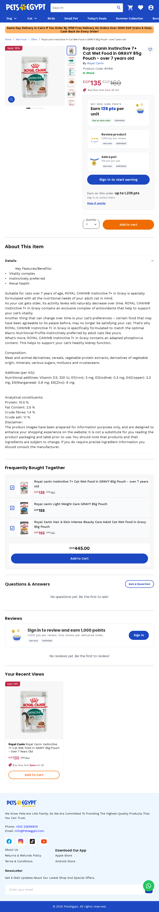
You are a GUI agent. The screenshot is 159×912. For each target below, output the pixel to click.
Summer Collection (129, 18)
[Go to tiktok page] (32, 841)
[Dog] (15, 18)
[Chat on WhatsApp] (148, 885)
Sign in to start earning (118, 179)
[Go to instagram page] (21, 841)
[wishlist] (140, 8)
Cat (29, 18)
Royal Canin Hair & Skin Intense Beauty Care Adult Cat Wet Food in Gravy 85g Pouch (90, 524)
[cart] (130, 8)
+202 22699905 (27, 826)
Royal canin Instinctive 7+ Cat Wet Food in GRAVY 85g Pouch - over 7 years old (91, 484)
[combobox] (87, 7)
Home (8, 39)
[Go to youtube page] (44, 841)
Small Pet (71, 18)
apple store (63, 855)
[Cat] (35, 18)
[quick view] (61, 697)
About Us (11, 849)
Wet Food (21, 39)
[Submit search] (118, 7)
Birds (51, 18)
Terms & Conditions (19, 861)
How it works (96, 203)
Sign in (139, 635)
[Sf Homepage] (25, 7)
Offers (34, 39)
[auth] (151, 8)
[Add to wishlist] (150, 49)
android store (65, 861)
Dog (9, 18)
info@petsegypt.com (29, 831)
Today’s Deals (96, 18)
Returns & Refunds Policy (23, 855)
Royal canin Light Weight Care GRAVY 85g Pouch (70, 504)
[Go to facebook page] (9, 841)
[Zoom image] (11, 99)
